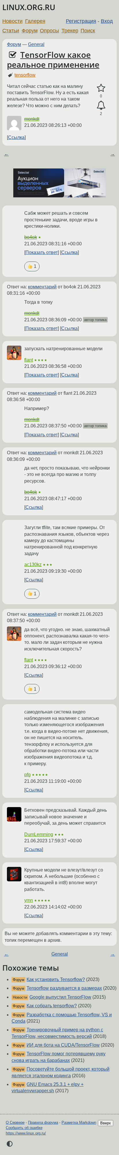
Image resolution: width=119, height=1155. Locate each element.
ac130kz (33, 564)
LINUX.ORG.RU (28, 7)
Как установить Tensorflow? (56, 979)
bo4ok (30, 237)
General (36, 44)
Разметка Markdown (79, 1122)
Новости (12, 21)
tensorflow (25, 75)
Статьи (10, 31)
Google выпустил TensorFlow (60, 997)
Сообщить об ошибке (24, 1128)
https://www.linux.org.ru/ (26, 1133)
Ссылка (16, 137)
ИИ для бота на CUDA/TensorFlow (63, 1045)
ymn (28, 900)
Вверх (105, 1123)
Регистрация (81, 21)
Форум (30, 31)
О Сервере (15, 1122)
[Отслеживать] (100, 105)
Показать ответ (41, 252)
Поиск (88, 31)
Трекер (70, 31)
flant (28, 359)
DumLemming (38, 834)
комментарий (42, 286)
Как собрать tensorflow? (52, 1005)
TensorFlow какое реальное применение (53, 59)
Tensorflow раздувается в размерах (64, 988)
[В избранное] (100, 88)
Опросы (49, 31)
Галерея (35, 21)
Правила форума (43, 1122)
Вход (107, 21)
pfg (27, 774)
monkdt (31, 118)
